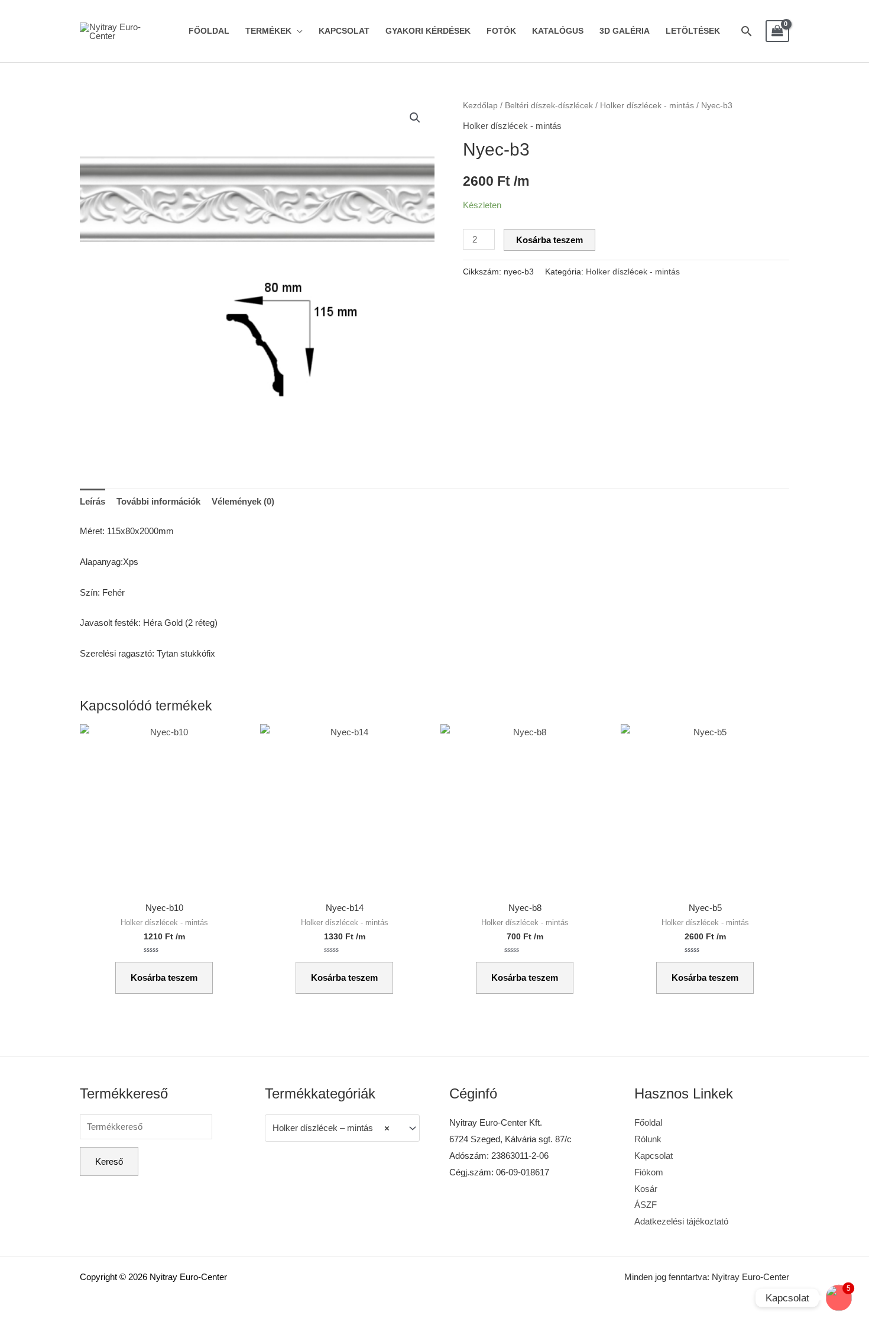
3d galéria (624, 31)
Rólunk (648, 1139)
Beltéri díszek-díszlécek (549, 105)
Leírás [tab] (92, 501)
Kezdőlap (480, 105)
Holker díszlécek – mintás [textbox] (331, 1128)
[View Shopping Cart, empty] (777, 31)
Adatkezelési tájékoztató (681, 1221)
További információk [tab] (158, 501)
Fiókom (648, 1172)
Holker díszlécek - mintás (647, 105)
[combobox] (342, 1128)
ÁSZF (645, 1205)
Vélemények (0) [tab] (243, 501)
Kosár (645, 1189)
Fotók (501, 31)
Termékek (268, 31)
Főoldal (209, 31)
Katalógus (557, 31)
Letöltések (693, 31)
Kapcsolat (344, 31)
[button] (415, 117)
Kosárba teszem (549, 240)
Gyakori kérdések (428, 31)
